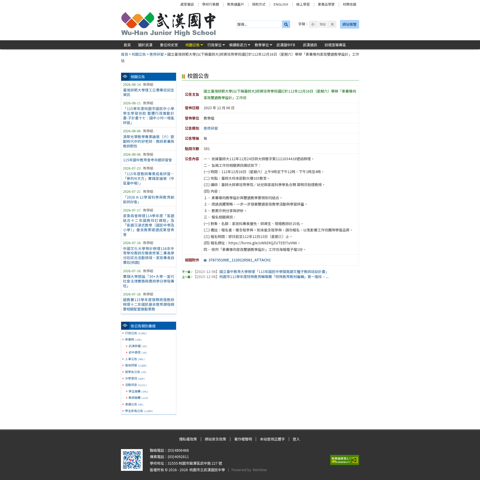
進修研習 (136, 365)
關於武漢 (145, 44)
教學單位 (262, 44)
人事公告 (135, 359)
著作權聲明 (243, 439)
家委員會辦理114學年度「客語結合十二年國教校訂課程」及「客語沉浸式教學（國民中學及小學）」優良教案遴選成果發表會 (148, 225)
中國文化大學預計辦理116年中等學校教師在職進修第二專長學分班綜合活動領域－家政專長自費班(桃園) (148, 255)
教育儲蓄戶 (235, 4)
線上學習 (303, 4)
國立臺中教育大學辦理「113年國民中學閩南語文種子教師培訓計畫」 (261, 271)
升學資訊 (135, 378)
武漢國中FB (285, 44)
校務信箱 (349, 4)
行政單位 (214, 44)
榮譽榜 (133, 339)
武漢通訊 (310, 44)
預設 (323, 24)
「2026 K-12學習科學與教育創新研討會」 (148, 199)
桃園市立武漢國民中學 (206, 469)
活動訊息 (136, 384)
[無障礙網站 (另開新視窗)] (344, 460)
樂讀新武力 (238, 44)
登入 (296, 439)
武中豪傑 (138, 352)
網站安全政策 (215, 439)
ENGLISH (281, 4)
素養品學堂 (326, 4)
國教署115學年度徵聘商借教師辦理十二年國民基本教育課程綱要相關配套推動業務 (148, 304)
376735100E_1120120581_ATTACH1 (239, 259)
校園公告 (192, 44)
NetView (260, 469)
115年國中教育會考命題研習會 (147, 159)
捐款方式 (259, 4)
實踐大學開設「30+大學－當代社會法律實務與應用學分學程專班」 (148, 281)
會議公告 (134, 404)
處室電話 (187, 4)
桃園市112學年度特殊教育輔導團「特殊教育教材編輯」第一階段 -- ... (261, 276)
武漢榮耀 (138, 346)
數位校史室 (169, 44)
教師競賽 (138, 397)
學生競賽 (138, 391)
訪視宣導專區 (335, 44)
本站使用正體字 (272, 439)
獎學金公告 (135, 371)
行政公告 (136, 333)
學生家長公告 (139, 410)
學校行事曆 (210, 4)
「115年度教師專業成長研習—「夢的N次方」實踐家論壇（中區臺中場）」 (148, 178)
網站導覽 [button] (349, 24)
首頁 (127, 44)
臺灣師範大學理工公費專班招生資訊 (148, 92)
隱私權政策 (188, 439)
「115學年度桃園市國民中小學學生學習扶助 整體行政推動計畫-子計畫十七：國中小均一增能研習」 (148, 115)
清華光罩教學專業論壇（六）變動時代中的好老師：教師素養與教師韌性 (148, 141)
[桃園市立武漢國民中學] (168, 24)
